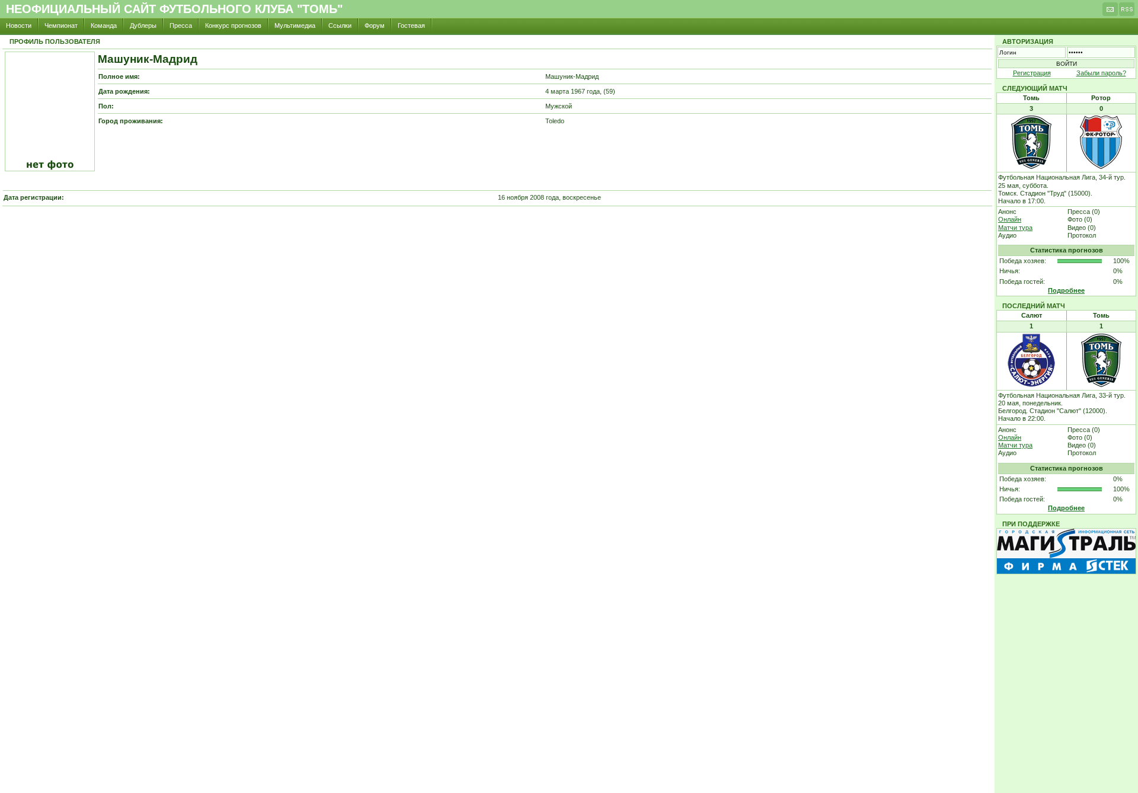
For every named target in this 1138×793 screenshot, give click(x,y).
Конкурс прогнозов (233, 25)
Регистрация (1032, 72)
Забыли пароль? (1101, 72)
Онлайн (1009, 219)
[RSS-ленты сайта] (1126, 12)
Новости (18, 25)
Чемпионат (61, 25)
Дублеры (143, 25)
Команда (104, 25)
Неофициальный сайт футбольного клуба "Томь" (174, 8)
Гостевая (411, 25)
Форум (375, 25)
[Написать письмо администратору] (1110, 12)
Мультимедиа (294, 25)
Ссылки (339, 25)
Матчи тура (1015, 227)
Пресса (181, 25)
